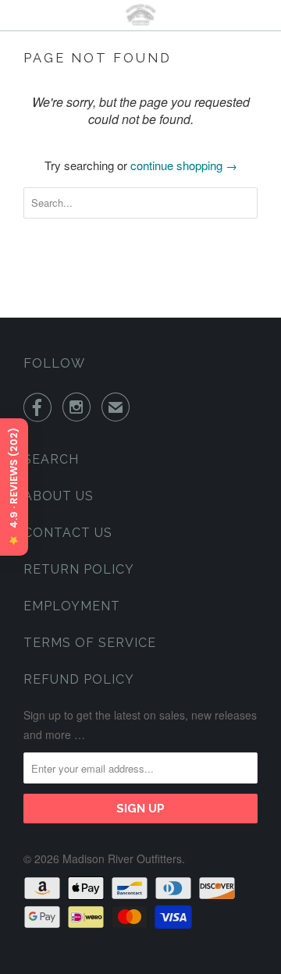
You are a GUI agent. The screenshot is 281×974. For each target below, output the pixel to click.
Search (51, 459)
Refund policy (78, 679)
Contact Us (67, 532)
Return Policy (78, 569)
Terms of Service (89, 642)
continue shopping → (183, 165)
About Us (58, 496)
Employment (71, 606)
